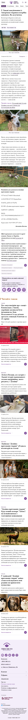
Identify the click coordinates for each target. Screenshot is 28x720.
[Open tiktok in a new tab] (9, 290)
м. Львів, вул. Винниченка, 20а (9, 667)
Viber (2, 240)
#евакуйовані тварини (7, 267)
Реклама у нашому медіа (8, 684)
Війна (17, 6)
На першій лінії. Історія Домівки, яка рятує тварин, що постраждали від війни (13, 105)
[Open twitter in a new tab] (24, 290)
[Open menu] (25, 2)
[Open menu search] (23, 2)
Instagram (18, 238)
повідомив (16, 73)
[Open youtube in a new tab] (14, 290)
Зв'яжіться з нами (6, 690)
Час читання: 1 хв (11, 27)
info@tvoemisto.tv (6, 664)
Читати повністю (6, 364)
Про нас (3, 682)
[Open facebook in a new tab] (4, 290)
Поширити (22, 56)
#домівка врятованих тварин (8, 270)
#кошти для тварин (18, 267)
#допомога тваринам (6, 273)
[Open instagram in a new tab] (19, 290)
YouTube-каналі (11, 260)
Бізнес (22, 6)
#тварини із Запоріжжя (7, 264)
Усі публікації (10, 6)
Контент (4, 672)
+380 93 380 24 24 (5, 661)
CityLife (3, 6)
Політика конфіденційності (9, 688)
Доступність (4, 686)
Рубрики (4, 675)
